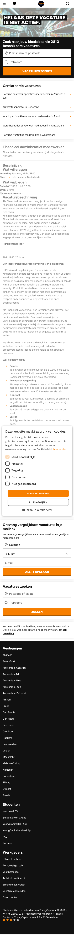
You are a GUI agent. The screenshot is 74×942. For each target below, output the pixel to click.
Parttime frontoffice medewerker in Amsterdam (29, 134)
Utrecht (7, 788)
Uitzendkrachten (12, 859)
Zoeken (37, 611)
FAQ (5, 836)
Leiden (6, 750)
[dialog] (37, 471)
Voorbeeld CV (10, 811)
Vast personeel (11, 871)
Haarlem (7, 737)
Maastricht (8, 756)
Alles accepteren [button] (38, 493)
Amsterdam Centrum (14, 667)
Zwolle (6, 795)
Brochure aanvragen (14, 884)
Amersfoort (9, 661)
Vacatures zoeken (37, 71)
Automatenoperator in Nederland (21, 106)
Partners (7, 843)
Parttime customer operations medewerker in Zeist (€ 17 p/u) (34, 96)
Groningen (8, 731)
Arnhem (7, 699)
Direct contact (11, 897)
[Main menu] (4, 4)
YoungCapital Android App (17, 830)
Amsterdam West (12, 680)
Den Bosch (9, 712)
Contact (7, 917)
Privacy (59, 913)
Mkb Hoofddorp (11, 763)
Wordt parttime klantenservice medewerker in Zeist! (31, 116)
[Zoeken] (69, 4)
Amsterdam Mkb (12, 674)
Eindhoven (8, 725)
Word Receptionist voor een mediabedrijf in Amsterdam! (34, 125)
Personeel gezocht (13, 865)
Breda (6, 705)
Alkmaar (7, 654)
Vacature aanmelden (14, 890)
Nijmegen (8, 769)
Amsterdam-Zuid (12, 686)
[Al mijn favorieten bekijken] (14, 4)
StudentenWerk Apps (14, 817)
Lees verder (59, 449)
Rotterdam (8, 776)
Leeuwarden (10, 744)
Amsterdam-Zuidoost (14, 693)
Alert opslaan (37, 572)
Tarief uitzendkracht (14, 878)
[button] (37, 510)
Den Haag (8, 718)
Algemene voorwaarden (39, 913)
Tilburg (6, 782)
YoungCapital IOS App (15, 823)
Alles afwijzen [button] (38, 502)
